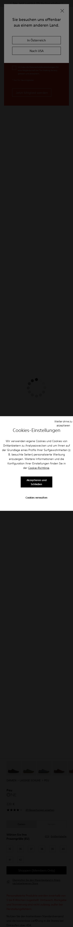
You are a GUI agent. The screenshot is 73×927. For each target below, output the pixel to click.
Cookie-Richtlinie (38, 468)
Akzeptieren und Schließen (37, 482)
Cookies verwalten (36, 497)
